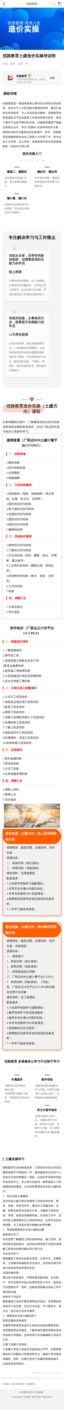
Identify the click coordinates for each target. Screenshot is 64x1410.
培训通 (5, 1384)
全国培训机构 (17, 1384)
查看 (52, 78)
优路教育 (30, 1384)
